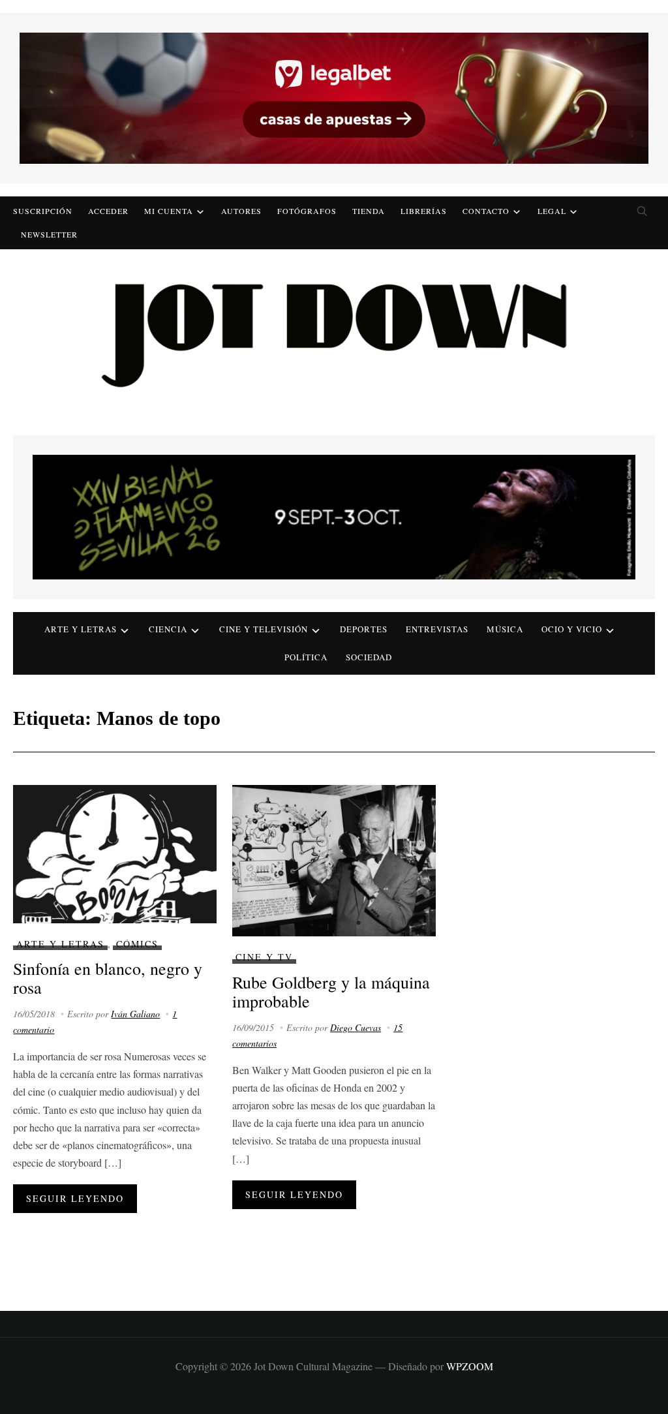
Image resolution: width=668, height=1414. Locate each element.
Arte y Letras (60, 944)
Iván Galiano (135, 1013)
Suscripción (42, 211)
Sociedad (369, 657)
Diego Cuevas (355, 1027)
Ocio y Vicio (571, 629)
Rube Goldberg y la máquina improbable (331, 991)
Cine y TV (264, 957)
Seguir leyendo (75, 1198)
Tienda (368, 211)
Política (305, 657)
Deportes (363, 629)
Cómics (137, 944)
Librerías (424, 211)
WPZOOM (469, 1366)
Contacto (486, 211)
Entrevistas (437, 629)
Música (505, 629)
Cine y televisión (263, 629)
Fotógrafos (307, 211)
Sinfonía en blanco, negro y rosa (107, 977)
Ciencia (168, 629)
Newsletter (49, 234)
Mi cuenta (168, 211)
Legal (552, 211)
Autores (241, 211)
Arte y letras (80, 629)
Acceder (108, 211)
